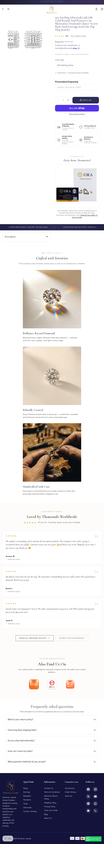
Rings (25, 788)
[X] (88, 796)
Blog (46, 814)
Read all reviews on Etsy (33, 638)
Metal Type (59, 60)
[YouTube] (95, 796)
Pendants (27, 800)
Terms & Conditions (52, 792)
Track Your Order (51, 810)
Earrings (26, 792)
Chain (25, 804)
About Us (48, 818)
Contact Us (48, 788)
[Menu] (3, 9)
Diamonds (27, 807)
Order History (70, 792)
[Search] (8, 9)
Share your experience (71, 638)
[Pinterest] (88, 803)
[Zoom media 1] (27, 37)
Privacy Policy (49, 806)
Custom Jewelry (30, 811)
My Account (70, 788)
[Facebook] (88, 789)
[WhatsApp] (95, 803)
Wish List (68, 796)
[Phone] (95, 810)
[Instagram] (95, 789)
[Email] (88, 810)
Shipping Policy (50, 803)
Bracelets (27, 796)
